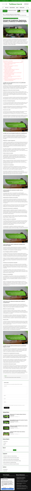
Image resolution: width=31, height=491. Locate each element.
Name (5, 395)
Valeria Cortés (5, 23)
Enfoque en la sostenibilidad (7, 75)
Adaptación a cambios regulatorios (8, 66)
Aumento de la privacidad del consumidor (9, 74)
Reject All (10, 487)
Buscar (17, 7)
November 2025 (5, 469)
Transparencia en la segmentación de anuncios (9, 79)
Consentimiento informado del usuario (8, 80)
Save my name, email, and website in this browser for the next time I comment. (15, 405)
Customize (4, 487)
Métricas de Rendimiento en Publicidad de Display (9, 462)
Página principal (12, 7)
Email (5, 398)
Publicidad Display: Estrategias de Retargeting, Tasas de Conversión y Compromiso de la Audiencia (21, 478)
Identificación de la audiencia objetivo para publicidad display (11, 459)
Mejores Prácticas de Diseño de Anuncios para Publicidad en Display (12, 460)
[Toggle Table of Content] (22, 61)
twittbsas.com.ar (15, 4)
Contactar (6, 7)
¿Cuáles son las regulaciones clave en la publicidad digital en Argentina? (13, 62)
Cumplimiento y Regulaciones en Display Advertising (10, 18)
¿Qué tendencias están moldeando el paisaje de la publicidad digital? (13, 72)
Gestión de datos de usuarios (7, 67)
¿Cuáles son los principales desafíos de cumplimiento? (11, 65)
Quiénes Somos (22, 7)
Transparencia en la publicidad (7, 68)
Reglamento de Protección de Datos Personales (9, 63)
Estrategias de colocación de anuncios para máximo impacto (11, 457)
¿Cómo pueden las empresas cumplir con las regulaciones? (11, 69)
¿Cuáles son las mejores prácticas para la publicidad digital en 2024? (13, 78)
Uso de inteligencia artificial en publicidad (9, 73)
